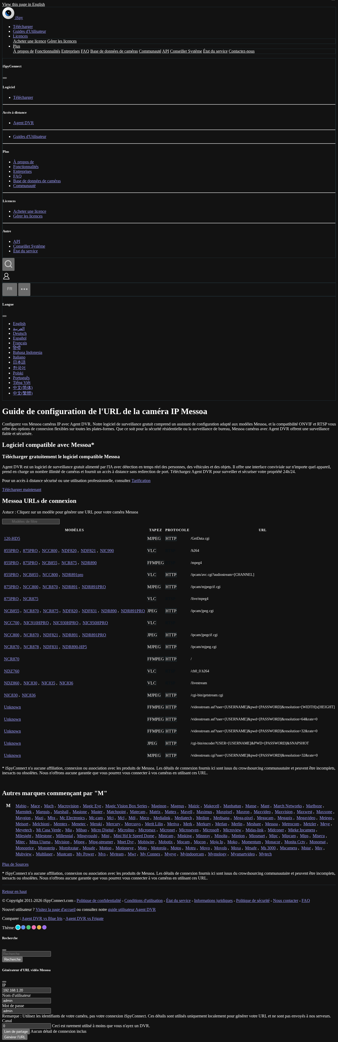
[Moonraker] (23, 927)
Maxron (243, 811)
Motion (105, 848)
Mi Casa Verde (48, 830)
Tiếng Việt (21, 382)
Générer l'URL (14, 1037)
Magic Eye (92, 806)
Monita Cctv (294, 842)
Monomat (317, 842)
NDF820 (69, 550)
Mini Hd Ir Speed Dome (134, 835)
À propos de (23, 51)
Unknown (12, 707)
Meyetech (24, 830)
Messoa (271, 824)
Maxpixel (224, 811)
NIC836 (66, 683)
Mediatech (183, 818)
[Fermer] (5, 78)
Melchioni (40, 824)
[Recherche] (8, 264)
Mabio (21, 806)
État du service (215, 51)
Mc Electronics (72, 818)
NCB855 (49, 563)
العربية (19, 328)
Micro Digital (102, 830)
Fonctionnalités (47, 51)
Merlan (221, 824)
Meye (325, 824)
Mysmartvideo (243, 854)
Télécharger (23, 26)
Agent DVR (23, 123)
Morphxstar (68, 848)
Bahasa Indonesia (27, 352)
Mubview (24, 854)
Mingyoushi (87, 835)
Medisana (221, 818)
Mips (304, 835)
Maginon (158, 806)
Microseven (189, 830)
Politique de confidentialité (99, 900)
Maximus (204, 811)
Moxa (236, 848)
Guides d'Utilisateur (29, 31)
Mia (68, 830)
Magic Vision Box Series (126, 806)
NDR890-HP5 (74, 647)
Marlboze (314, 806)
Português (21, 378)
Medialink (161, 818)
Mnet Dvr (125, 842)
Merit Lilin (154, 824)
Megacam (265, 818)
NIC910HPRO (36, 622)
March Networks (288, 806)
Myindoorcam (192, 854)
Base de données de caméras (114, 51)
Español (19, 338)
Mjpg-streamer (101, 842)
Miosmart (257, 835)
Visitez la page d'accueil (56, 909)
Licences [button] (20, 36)
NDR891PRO (94, 587)
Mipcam (289, 835)
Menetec (79, 824)
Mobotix (165, 842)
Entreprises (70, 51)
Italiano (19, 357)
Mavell (186, 811)
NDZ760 (11, 671)
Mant (265, 806)
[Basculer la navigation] (24, 289)
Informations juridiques (213, 900)
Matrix (155, 811)
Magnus (177, 806)
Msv (318, 848)
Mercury (113, 824)
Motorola (158, 848)
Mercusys (133, 824)
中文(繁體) (22, 393)
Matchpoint (116, 811)
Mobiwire (146, 842)
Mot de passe (13, 1005)
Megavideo (306, 818)
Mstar (306, 848)
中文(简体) (22, 387)
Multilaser (44, 854)
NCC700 (11, 622)
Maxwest (304, 811)
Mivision (62, 842)
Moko (232, 842)
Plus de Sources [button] (15, 864)
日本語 (19, 362)
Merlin (236, 824)
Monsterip (46, 848)
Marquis (43, 811)
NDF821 (88, 550)
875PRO (30, 550)
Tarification (141, 480)
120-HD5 (12, 538)
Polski (18, 373)
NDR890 (89, 563)
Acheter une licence (29, 41)
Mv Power (85, 854)
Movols (220, 848)
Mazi (39, 818)
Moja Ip (216, 842)
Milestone (43, 835)
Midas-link (255, 830)
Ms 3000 (268, 848)
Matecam (137, 811)
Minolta (220, 835)
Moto (142, 848)
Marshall (61, 811)
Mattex (170, 811)
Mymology (217, 854)
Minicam (165, 835)
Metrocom (290, 824)
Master (96, 811)
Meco (144, 818)
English (19, 323)
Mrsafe (251, 848)
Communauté (150, 51)
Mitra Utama (39, 842)
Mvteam (117, 854)
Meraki (96, 824)
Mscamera (288, 848)
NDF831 (89, 611)
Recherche (12, 959)
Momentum (251, 842)
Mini (105, 835)
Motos (176, 848)
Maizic (194, 806)
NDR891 (70, 587)
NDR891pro (72, 574)
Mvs (102, 854)
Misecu (319, 835)
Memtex (60, 824)
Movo (205, 848)
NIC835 (48, 683)
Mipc (273, 835)
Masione (80, 811)
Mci (110, 818)
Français (20, 343)
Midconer (276, 830)
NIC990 (107, 550)
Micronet (167, 830)
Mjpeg (79, 842)
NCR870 (50, 587)
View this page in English (23, 4)
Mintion (238, 835)
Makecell (211, 806)
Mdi (132, 818)
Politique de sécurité (253, 900)
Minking (184, 835)
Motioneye (125, 848)
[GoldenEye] (39, 927)
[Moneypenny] (34, 927)
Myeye (170, 854)
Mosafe (89, 848)
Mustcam (64, 854)
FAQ (85, 51)
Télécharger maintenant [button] (21, 489)
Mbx (51, 818)
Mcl (121, 818)
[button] (6, 280)
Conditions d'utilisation (143, 900)
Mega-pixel (243, 818)
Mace (35, 806)
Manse (250, 806)
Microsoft (211, 830)
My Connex (150, 854)
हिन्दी (17, 347)
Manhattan (232, 806)
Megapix (285, 818)
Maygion (23, 818)
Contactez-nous (242, 51)
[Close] (4, 982)
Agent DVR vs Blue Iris (42, 918)
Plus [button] (16, 46)
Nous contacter (285, 900)
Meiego (326, 818)
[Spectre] (18, 927)
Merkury (203, 824)
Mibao (81, 830)
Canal (7, 1020)
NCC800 (49, 550)
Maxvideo (262, 811)
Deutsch (20, 333)
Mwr (132, 854)
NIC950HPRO (95, 622)
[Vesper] (44, 927)
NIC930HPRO (65, 622)
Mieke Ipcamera (301, 830)
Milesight (23, 835)
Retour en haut (14, 891)
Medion (202, 818)
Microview (232, 830)
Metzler (309, 824)
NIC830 (30, 683)
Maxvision (284, 811)
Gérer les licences (62, 41)
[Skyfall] (28, 927)
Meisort (22, 824)
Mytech (265, 854)
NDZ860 (11, 683)
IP (4, 985)
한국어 (19, 367)
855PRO (11, 550)
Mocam (183, 842)
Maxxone (324, 811)
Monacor (272, 842)
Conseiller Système (186, 51)
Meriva (173, 824)
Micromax (147, 830)
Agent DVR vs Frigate (84, 918)
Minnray (203, 835)
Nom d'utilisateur (16, 995)
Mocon (200, 842)
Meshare (254, 824)
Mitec (20, 842)
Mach (49, 806)
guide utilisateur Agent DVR (132, 909)
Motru (190, 848)
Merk (187, 824)
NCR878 (31, 647)
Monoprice (25, 848)
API (165, 51)
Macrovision (68, 806)
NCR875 (69, 563)
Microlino (126, 830)
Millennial (64, 835)
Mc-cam (96, 818)
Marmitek (24, 811)
